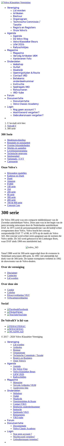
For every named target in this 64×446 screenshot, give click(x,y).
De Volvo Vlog (20, 38)
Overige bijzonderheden (18, 145)
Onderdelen (13, 61)
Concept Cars (13, 205)
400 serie (11, 200)
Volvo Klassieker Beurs (25, 41)
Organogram (20, 19)
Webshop (18, 64)
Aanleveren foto (22, 58)
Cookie (10, 289)
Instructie (18, 84)
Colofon (11, 292)
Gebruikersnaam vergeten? (28, 115)
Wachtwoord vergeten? (26, 112)
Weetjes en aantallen (16, 148)
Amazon (11, 181)
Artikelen (18, 13)
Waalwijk (18, 70)
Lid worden (19, 10)
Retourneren (20, 89)
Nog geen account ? (24, 109)
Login (10, 106)
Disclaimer (12, 273)
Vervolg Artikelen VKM (25, 55)
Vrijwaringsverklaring (17, 298)
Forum (10, 95)
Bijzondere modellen (17, 173)
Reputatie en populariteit (18, 142)
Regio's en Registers (24, 27)
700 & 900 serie (14, 202)
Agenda (11, 33)
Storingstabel (13, 156)
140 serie (11, 186)
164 (9, 189)
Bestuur (17, 16)
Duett (9, 178)
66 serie (10, 194)
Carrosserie (12, 161)
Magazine (12, 50)
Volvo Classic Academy (26, 104)
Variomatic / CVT (15, 159)
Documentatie (15, 98)
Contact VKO (20, 75)
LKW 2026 (18, 44)
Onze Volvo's (20, 30)
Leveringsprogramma (17, 150)
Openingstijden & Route (26, 72)
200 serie (11, 192)
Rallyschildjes (20, 47)
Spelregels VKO (21, 87)
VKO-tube (18, 92)
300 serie (11, 197)
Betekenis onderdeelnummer (23, 80)
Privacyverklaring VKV (18, 295)
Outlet (16, 67)
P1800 (10, 184)
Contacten (12, 275)
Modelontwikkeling (16, 140)
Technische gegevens (17, 153)
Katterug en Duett (15, 175)
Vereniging (13, 7)
